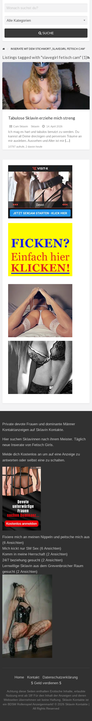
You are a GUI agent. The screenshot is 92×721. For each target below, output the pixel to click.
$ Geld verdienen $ (46, 683)
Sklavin (35, 126)
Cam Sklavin (20, 126)
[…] (67, 140)
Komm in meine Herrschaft (23, 554)
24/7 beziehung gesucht (21, 560)
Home (19, 677)
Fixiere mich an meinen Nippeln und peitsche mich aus (46, 537)
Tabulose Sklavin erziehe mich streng (41, 117)
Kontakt (33, 677)
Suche (48, 33)
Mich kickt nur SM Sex (20, 548)
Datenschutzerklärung (60, 677)
